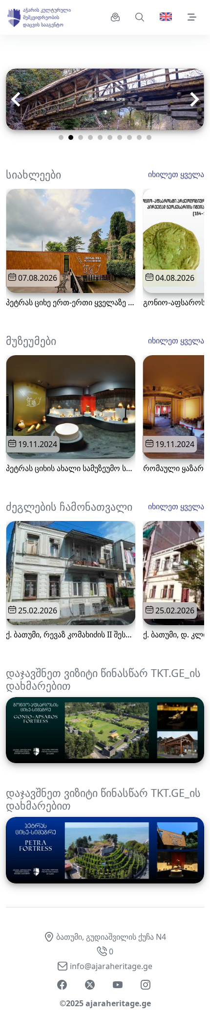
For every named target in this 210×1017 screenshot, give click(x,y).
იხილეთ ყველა (176, 174)
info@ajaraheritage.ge (111, 966)
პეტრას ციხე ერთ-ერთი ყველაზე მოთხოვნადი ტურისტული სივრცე (71, 302)
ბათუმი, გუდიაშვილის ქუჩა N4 (111, 936)
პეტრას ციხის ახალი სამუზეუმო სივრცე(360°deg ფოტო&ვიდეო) (71, 468)
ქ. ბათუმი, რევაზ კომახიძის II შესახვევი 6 (71, 634)
